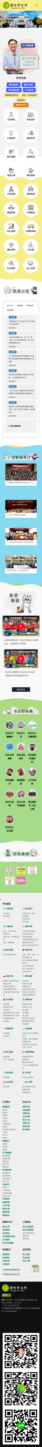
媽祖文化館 (6, 1196)
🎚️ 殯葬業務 (27, 999)
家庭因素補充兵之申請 (11, 1013)
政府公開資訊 (28, 1227)
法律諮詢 (6, 1036)
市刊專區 (6, 1240)
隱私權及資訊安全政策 (12, 1274)
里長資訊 (6, 1233)
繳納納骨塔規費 (28, 1021)
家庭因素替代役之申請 (11, 1015)
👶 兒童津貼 (8, 909)
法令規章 (26, 1117)
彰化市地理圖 (7, 1243)
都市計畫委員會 (28, 1233)
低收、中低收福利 (29, 95)
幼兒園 (4, 1147)
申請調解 (6, 1033)
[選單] (37, 5)
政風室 (4, 1138)
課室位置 (6, 1209)
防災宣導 (6, 1087)
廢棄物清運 (15, 90)
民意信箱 (14, 85)
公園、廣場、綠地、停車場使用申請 (30, 956)
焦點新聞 (26, 1110)
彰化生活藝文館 (28, 966)
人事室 (4, 1132)
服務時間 (6, 1212)
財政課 (4, 1113)
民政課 (4, 1110)
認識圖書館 (6, 1156)
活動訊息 (5, 1161)
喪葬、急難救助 (8, 942)
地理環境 (6, 1230)
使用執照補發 (27, 937)
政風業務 (6, 1077)
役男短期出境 (8, 1007)
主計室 (4, 1135)
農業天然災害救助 (28, 992)
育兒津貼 (6, 916)
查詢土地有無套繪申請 (30, 945)
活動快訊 (26, 1113)
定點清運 (25, 1059)
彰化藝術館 (7, 1170)
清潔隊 (4, 1144)
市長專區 (6, 1199)
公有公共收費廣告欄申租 (30, 1066)
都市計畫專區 (28, 1230)
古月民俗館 (6, 1190)
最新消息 (26, 1107)
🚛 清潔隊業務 (28, 1052)
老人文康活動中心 (28, 969)
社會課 (4, 1121)
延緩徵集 (6, 1021)
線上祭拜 (25, 1010)
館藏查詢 (5, 1167)
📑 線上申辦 (27, 1082)
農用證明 (25, 981)
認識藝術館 (6, 1173)
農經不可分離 (27, 984)
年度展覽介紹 (7, 1178)
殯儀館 (4, 1150)
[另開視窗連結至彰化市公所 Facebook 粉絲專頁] (21, 1388)
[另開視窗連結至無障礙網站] (6, 1295)
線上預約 (29, 85)
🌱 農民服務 (27, 976)
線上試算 (25, 1015)
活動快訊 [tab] (20, 305)
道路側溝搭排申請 (9, 989)
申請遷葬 (25, 1024)
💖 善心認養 (8, 1052)
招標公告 (26, 1123)
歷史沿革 (6, 1227)
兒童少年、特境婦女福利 (11, 938)
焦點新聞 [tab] (10, 310)
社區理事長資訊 (8, 1236)
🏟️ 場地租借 (27, 950)
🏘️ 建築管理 (27, 926)
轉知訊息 (26, 1126)
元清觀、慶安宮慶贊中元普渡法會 (30, 1040)
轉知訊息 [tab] (30, 305)
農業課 (4, 1115)
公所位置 (6, 1205)
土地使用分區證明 (28, 931)
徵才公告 (26, 1120)
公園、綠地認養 (8, 1059)
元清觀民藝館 (7, 1193)
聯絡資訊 (6, 1215)
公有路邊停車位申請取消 (11, 993)
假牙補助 (25, 922)
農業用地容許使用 (28, 989)
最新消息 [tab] (10, 305)
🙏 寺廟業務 (27, 1029)
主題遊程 (6, 1264)
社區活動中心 (27, 971)
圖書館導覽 (6, 1158)
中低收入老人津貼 (28, 913)
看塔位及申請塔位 (28, 1018)
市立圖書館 (7, 1153)
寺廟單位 (6, 1184)
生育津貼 (6, 913)
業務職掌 (6, 1107)
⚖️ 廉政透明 (8, 1073)
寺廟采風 (6, 1261)
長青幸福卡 (26, 919)
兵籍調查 (6, 1004)
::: (0, 899)
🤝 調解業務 (8, 1029)
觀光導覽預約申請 (9, 955)
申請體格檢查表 (8, 1018)
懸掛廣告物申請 (28, 1062)
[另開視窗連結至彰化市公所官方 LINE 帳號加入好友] (21, 1426)
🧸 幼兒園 (26, 1073)
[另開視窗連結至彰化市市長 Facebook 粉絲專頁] (21, 1351)
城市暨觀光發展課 (8, 1129)
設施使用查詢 (27, 1004)
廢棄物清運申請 (11, 95)
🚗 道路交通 (8, 976)
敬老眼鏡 (25, 916)
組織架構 (6, 1202)
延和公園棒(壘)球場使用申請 (30, 961)
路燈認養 (6, 1057)
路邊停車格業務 (8, 986)
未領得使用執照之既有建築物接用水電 (30, 941)
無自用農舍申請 (28, 934)
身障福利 (21, 100)
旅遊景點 (6, 1254)
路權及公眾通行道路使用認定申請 (11, 982)
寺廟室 (4, 1187)
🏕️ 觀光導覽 (8, 950)
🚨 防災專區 (8, 1082)
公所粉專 (29, 90)
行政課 (4, 1127)
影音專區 (26, 1130)
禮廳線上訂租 (27, 1007)
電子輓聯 (25, 1013)
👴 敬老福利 (27, 909)
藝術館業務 (6, 1176)
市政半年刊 (21, 105)
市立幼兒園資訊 (28, 1077)
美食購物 (6, 1258)
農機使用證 (26, 986)
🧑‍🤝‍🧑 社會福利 (8, 926)
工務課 (4, 1118)
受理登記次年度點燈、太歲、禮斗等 (30, 1046)
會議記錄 (26, 1236)
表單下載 (5, 1164)
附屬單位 (6, 1141)
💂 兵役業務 (8, 999)
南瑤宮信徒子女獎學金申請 (30, 1034)
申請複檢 (6, 1010)
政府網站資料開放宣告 (12, 1270)
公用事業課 (6, 1124)
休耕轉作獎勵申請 (28, 995)
